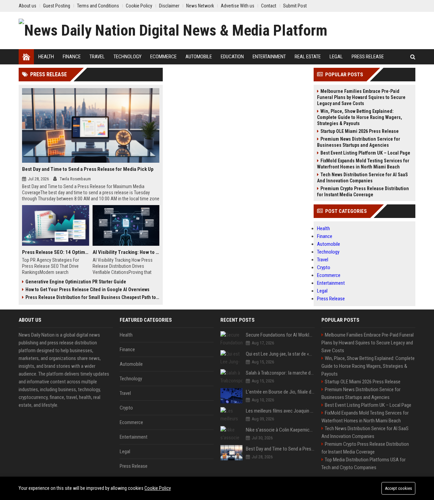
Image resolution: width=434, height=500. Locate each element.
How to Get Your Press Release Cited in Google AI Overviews (87, 289)
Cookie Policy (157, 488)
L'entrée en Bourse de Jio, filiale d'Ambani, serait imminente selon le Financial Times (280, 392)
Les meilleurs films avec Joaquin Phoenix (280, 411)
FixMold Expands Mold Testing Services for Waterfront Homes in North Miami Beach (363, 163)
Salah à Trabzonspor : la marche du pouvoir (280, 373)
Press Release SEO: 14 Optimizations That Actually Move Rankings (55, 252)
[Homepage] (26, 56)
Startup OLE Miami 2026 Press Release (359, 131)
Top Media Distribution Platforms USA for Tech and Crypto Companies (363, 464)
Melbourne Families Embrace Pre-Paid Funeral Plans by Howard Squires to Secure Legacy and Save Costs (361, 97)
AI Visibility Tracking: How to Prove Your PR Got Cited (126, 252)
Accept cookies (398, 488)
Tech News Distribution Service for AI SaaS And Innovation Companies (362, 177)
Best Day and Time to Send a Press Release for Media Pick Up (88, 169)
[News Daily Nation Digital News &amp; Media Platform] (173, 30)
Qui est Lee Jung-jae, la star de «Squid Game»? (280, 354)
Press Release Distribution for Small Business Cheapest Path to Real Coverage (92, 297)
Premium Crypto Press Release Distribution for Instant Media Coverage (363, 191)
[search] (412, 56)
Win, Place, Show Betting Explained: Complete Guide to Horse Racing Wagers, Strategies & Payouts (359, 117)
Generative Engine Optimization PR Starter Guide (75, 281)
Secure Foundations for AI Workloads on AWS (280, 335)
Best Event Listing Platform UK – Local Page (365, 153)
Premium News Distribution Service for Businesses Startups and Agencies (358, 142)
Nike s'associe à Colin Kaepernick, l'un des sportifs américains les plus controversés (280, 430)
